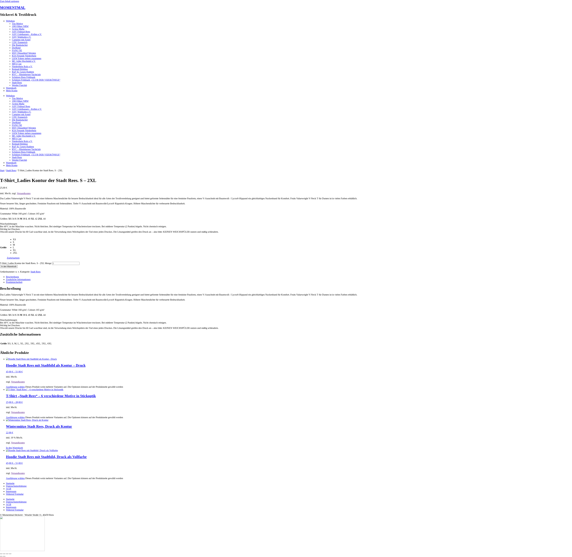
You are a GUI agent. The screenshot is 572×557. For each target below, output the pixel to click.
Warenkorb (11, 88)
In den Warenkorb (8, 266)
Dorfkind (16, 47)
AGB (8, 488)
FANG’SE (17, 50)
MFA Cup (16, 64)
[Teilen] (7, 553)
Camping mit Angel (21, 39)
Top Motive (17, 23)
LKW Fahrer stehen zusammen (26, 58)
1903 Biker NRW (20, 26)
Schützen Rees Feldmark (23, 77)
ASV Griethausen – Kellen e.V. (27, 34)
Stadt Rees (17, 82)
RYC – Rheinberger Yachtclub (26, 74)
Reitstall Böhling (20, 69)
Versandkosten (24, 193)
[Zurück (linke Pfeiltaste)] (1, 556)
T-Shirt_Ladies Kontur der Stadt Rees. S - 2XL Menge (25, 263)
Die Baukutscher (20, 45)
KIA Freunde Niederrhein (24, 56)
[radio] (16, 239)
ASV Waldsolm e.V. (21, 37)
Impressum (11, 491)
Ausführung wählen (15, 387)
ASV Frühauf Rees (21, 31)
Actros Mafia (18, 29)
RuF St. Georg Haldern (23, 72)
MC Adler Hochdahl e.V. (24, 61)
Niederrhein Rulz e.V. (22, 66)
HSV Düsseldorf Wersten (24, 53)
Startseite (10, 483)
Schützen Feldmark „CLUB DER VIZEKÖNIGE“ (36, 80)
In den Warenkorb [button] (14, 447)
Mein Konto (11, 90)
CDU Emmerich (19, 42)
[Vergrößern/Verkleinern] (1, 553)
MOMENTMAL (12, 8)
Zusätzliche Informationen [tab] (18, 279)
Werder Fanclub (19, 85)
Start (2, 170)
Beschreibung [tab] (12, 277)
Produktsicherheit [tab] (14, 282)
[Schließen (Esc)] (10, 553)
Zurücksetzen (13, 258)
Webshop (10, 21)
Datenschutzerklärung (16, 486)
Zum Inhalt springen (9, 1)
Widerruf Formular (15, 494)
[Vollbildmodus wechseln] (4, 553)
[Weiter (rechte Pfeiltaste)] (4, 556)
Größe (3, 247)
